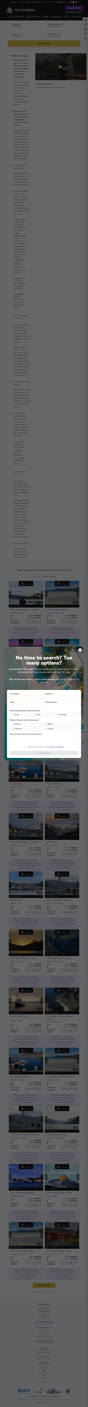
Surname (49, 694)
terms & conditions (56, 747)
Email (13, 702)
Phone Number (51, 702)
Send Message (44, 753)
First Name (15, 694)
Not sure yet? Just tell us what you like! (26, 734)
